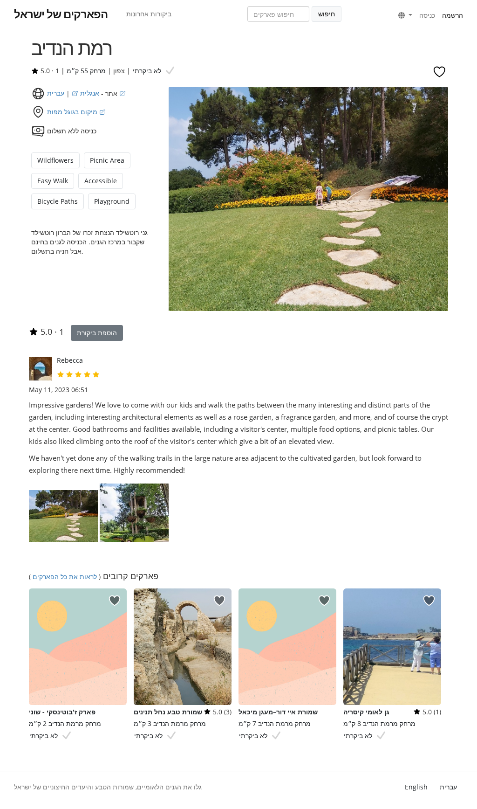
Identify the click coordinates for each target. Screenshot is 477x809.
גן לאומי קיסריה (366, 711)
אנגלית (88, 93)
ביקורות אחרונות (148, 13)
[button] (405, 15)
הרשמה (452, 15)
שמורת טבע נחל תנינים (168, 711)
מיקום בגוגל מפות (73, 111)
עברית (448, 786)
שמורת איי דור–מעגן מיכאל (278, 711)
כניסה (427, 15)
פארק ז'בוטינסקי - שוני (62, 711)
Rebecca (70, 360)
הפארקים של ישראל (61, 14)
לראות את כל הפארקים (65, 576)
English (416, 786)
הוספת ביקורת (97, 332)
